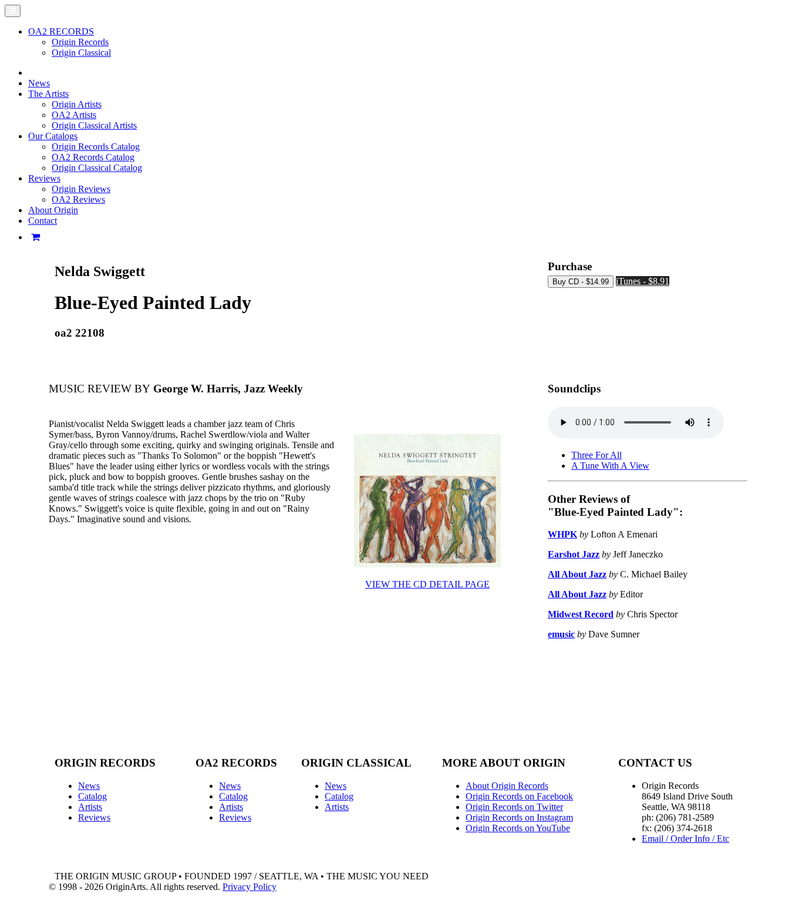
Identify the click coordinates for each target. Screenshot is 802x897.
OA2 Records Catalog (93, 157)
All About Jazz (577, 574)
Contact (42, 221)
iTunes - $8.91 (642, 281)
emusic (561, 634)
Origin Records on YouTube (518, 828)
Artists (90, 807)
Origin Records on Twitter (514, 807)
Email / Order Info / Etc (685, 839)
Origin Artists (77, 104)
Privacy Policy (250, 887)
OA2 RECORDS (61, 31)
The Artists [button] (48, 94)
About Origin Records (507, 786)
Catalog (92, 796)
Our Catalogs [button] (52, 136)
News (39, 83)
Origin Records (80, 42)
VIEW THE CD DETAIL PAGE (427, 584)
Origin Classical (81, 53)
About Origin (53, 210)
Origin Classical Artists (94, 125)
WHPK (562, 534)
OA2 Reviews (78, 199)
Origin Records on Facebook (519, 796)
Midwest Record (581, 614)
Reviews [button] (44, 178)
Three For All (596, 455)
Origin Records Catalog (96, 147)
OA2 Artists (74, 115)
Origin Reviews (81, 189)
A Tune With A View (610, 466)
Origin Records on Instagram (519, 817)
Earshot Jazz (573, 554)
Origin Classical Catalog (97, 168)
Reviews (94, 817)
